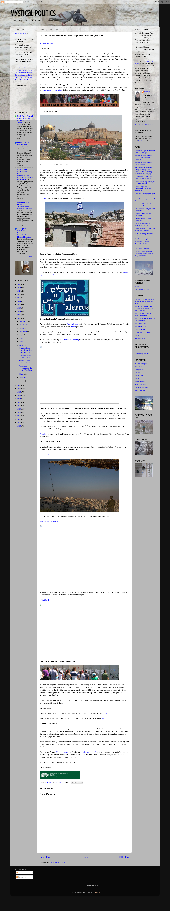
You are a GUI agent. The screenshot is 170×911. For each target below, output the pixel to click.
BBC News (138, 366)
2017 (19, 315)
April (21, 345)
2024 (19, 291)
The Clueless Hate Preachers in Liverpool (24, 207)
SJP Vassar (24, 77)
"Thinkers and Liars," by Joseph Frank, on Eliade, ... (144, 177)
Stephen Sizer (29, 80)
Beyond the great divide (23, 203)
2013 (19, 392)
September (23, 331)
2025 (19, 287)
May (21, 341)
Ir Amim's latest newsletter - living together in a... (26, 350)
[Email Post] (66, 782)
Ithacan (137, 378)
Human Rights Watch (142, 353)
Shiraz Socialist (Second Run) (23, 143)
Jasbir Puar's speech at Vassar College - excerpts (145, 151)
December (23, 321)
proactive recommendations (52, 90)
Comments (22, 877)
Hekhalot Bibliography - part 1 (145, 194)
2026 (19, 284)
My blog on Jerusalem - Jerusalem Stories (143, 314)
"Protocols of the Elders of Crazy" (25, 356)
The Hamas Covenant (142, 249)
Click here (43, 434)
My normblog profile (142, 326)
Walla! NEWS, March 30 (49, 521)
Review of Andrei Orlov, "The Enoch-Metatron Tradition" (143, 157)
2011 (19, 399)
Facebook (141, 141)
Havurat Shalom (140, 329)
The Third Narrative (142, 289)
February (22, 377)
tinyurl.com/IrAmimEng (70, 339)
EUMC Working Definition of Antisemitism (144, 234)
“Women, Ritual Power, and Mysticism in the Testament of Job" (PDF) (144, 301)
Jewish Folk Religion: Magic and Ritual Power (145, 182)
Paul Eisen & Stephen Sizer (144, 239)
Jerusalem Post (140, 381)
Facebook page (72, 324)
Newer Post (45, 856)
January (22, 381)
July (21, 335)
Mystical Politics (33, 13)
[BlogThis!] (75, 782)
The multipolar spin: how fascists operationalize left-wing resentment (144, 253)
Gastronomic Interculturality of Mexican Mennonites (24, 235)
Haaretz (137, 372)
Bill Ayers (29, 70)
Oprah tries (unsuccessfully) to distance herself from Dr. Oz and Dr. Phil (25, 176)
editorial (51, 274)
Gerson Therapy (20, 70)
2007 (19, 412)
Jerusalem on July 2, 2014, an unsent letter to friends (145, 229)
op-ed (51, 84)
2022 (19, 298)
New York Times (140, 384)
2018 (19, 311)
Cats (16, 68)
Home (85, 856)
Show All (31, 256)
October (22, 328)
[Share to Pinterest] (82, 782)
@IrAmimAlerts (62, 752)
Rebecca (147, 92)
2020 (19, 304)
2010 (19, 402)
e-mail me (138, 335)
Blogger (97, 892)
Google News (139, 369)
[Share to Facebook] (79, 782)
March (21, 374)
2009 (19, 405)
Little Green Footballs (25, 116)
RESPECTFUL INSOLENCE (22, 170)
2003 (19, 426)
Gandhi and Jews (20, 72)
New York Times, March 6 (50, 454)
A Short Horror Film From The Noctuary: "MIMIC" (23, 120)
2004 (19, 422)
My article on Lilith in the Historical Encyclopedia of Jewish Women (144, 308)
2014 (19, 388)
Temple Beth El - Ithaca (143, 332)
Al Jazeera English (141, 363)
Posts (20, 873)
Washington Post (140, 390)
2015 (19, 385)
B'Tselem (138, 351)
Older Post (124, 856)
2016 (19, 318)
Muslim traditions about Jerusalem (143, 219)
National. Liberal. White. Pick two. (25, 361)
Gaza (22, 80)
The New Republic (141, 387)
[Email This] (72, 782)
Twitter (73, 326)
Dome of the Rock (24, 68)
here (46, 198)
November (23, 324)
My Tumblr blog (140, 323)
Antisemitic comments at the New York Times (25, 368)
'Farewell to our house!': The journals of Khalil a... (144, 224)
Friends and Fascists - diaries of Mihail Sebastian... (145, 205)
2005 (19, 419)
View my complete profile (144, 124)
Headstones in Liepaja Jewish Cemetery (145, 209)
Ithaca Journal (139, 375)
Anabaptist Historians (21, 229)
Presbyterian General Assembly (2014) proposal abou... (144, 243)
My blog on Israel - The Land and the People (145, 319)
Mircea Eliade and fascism (23, 73)
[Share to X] (77, 782)
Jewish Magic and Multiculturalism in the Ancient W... (143, 188)
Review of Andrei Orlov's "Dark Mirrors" (143, 163)
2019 (19, 308)
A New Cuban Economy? (25, 147)
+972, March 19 (45, 600)
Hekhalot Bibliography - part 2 (145, 200)
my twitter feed (140, 338)
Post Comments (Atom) (57, 862)
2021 (19, 301)
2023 (19, 294)
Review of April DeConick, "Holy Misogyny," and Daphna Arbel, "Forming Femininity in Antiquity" (144, 170)
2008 (19, 409)
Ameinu (137, 286)
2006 (19, 416)
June (21, 338)
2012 (19, 395)
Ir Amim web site (46, 43)
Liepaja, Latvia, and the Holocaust (143, 214)
